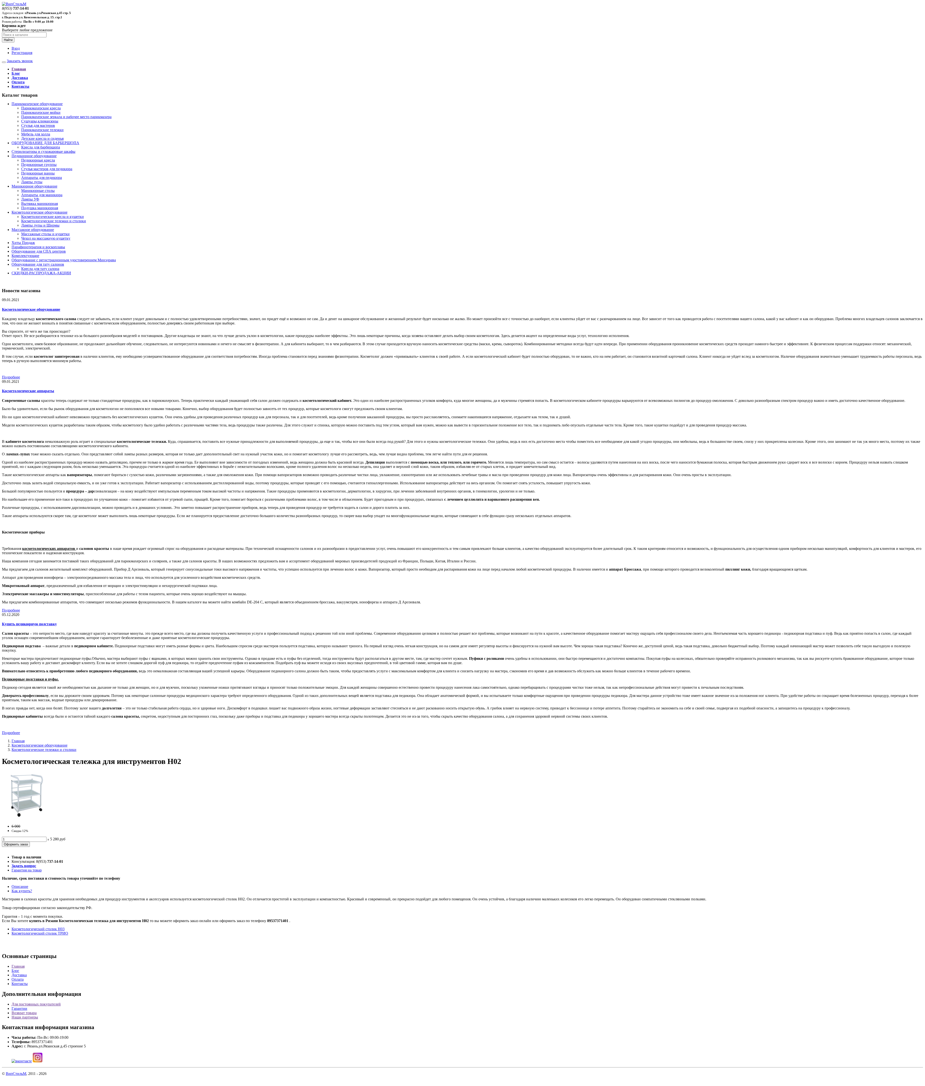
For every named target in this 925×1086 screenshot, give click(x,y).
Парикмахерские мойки (40, 112)
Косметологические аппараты (28, 391)
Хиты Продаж (23, 243)
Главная (18, 741)
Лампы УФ (30, 199)
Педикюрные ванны (38, 173)
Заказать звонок (20, 61)
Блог (15, 971)
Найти (8, 40)
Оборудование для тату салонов (38, 264)
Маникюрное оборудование (34, 186)
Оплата (18, 979)
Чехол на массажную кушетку (45, 238)
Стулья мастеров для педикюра (46, 169)
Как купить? (22, 891)
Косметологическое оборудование (39, 212)
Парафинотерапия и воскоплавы (38, 247)
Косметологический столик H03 (38, 929)
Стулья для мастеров (38, 125)
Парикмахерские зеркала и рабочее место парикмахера (66, 117)
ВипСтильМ (16, 1074)
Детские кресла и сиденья (42, 138)
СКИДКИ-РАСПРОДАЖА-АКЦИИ (41, 273)
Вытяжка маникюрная (39, 204)
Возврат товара (24, 1013)
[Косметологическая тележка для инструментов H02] (26, 818)
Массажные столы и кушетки (45, 234)
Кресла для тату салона (40, 269)
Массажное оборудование (33, 230)
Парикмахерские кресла (41, 108)
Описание (20, 886)
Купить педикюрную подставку (29, 624)
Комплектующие (25, 256)
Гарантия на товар (27, 870)
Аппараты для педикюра (41, 177)
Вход (16, 48)
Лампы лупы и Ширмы (40, 225)
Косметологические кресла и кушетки (52, 217)
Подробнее (11, 377)
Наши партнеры (25, 1017)
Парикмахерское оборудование (37, 104)
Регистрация (22, 53)
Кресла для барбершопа (40, 147)
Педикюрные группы (39, 164)
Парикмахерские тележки (42, 130)
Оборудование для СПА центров (39, 251)
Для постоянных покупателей (36, 1004)
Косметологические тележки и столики (53, 221)
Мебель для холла (35, 134)
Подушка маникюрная (39, 208)
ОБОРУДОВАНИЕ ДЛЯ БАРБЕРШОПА (45, 143)
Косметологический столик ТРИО (40, 933)
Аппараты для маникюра (41, 195)
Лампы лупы (31, 182)
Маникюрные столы (38, 191)
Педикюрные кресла (38, 160)
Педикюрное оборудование (34, 156)
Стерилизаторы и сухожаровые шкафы (43, 151)
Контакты (20, 984)
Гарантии (19, 1008)
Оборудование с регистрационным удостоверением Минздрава (64, 260)
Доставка (19, 975)
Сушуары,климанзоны (39, 121)
